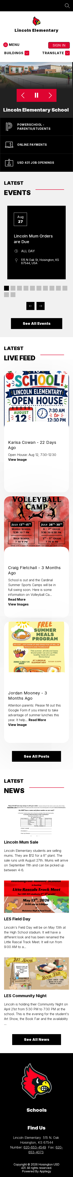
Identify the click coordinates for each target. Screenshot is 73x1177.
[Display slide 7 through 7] (45, 288)
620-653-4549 (35, 1147)
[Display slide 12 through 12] (13, 294)
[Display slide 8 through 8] (51, 288)
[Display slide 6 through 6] (38, 288)
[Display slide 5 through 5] (32, 288)
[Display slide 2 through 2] (13, 288)
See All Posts (36, 756)
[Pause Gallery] (36, 95)
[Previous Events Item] (30, 306)
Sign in (59, 45)
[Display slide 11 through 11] (6, 294)
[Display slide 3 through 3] (19, 288)
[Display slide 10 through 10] (64, 288)
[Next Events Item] (40, 306)
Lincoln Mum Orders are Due (33, 239)
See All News (36, 1039)
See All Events (36, 323)
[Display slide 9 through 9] (58, 288)
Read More (17, 599)
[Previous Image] (23, 95)
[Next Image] (50, 95)
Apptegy (45, 1171)
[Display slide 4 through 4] (26, 288)
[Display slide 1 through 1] (6, 288)
